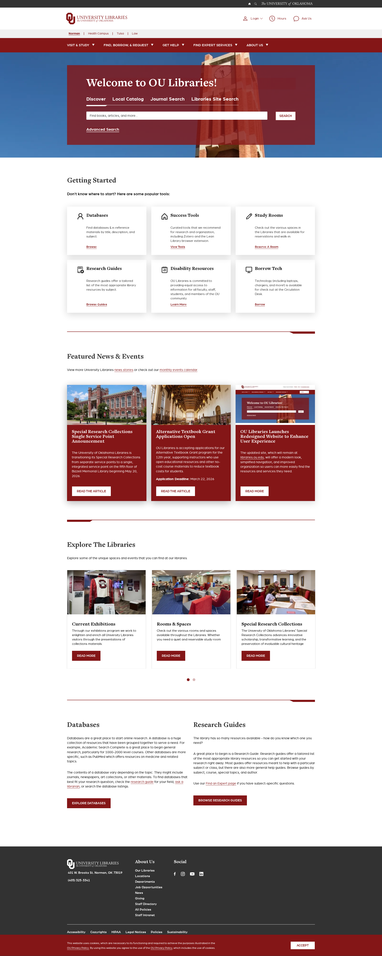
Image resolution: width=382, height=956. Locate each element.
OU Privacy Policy (161, 947)
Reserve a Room (266, 246)
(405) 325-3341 (79, 880)
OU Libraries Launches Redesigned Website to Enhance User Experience (274, 437)
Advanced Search (102, 129)
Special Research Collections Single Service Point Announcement (102, 437)
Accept (303, 945)
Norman (74, 33)
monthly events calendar (178, 370)
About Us (255, 45)
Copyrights (98, 932)
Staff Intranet (145, 915)
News (139, 892)
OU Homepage (249, 4)
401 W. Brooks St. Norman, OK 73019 (95, 872)
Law (135, 33)
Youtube (192, 874)
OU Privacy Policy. (78, 947)
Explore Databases (89, 803)
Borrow (260, 304)
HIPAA (116, 932)
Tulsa (120, 33)
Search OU (255, 4)
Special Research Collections (272, 624)
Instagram (182, 874)
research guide (142, 782)
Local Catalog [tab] (128, 99)
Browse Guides (96, 304)
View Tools (178, 246)
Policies (156, 932)
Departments (145, 881)
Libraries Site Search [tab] (215, 99)
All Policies (143, 909)
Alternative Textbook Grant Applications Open (185, 434)
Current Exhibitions (93, 624)
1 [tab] (188, 679)
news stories (123, 370)
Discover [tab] (96, 99)
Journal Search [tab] (167, 99)
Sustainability (177, 932)
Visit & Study (78, 45)
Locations (142, 876)
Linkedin (201, 874)
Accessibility (76, 932)
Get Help (171, 45)
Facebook (175, 874)
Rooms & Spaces (174, 624)
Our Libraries (145, 870)
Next (198, 679)
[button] (252, 18)
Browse (91, 246)
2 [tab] (194, 679)
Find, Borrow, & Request (126, 45)
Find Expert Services (212, 45)
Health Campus (98, 33)
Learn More (179, 304)
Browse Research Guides (220, 800)
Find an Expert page (221, 783)
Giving (139, 898)
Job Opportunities (148, 887)
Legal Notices (136, 932)
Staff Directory (146, 904)
